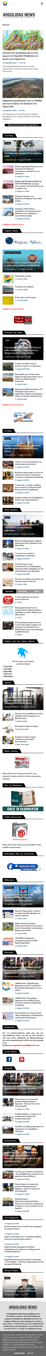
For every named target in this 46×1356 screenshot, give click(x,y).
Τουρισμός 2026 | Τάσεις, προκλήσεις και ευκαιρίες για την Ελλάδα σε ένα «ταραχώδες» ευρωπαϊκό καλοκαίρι (28, 212)
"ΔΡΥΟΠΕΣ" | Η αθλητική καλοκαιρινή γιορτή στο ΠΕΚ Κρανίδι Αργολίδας (26, 940)
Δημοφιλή (9, 591)
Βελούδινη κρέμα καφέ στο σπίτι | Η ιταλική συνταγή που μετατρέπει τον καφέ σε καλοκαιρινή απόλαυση (29, 475)
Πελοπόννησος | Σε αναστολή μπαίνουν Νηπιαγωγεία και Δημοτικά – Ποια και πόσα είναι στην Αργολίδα (27, 1102)
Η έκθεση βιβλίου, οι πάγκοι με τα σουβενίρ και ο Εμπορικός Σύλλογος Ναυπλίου (28, 1116)
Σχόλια (36, 591)
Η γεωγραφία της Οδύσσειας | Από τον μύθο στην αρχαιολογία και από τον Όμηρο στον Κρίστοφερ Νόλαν (22, 350)
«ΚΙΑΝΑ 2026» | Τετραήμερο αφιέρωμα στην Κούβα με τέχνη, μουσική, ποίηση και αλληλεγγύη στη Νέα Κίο (28, 1001)
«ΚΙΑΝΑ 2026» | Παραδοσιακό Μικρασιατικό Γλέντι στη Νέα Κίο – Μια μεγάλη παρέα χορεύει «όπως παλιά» (28, 987)
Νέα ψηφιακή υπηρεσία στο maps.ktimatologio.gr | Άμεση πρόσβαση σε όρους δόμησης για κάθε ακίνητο (28, 611)
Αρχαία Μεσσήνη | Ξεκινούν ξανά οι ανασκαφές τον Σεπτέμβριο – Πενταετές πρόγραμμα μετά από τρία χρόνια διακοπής (22, 1157)
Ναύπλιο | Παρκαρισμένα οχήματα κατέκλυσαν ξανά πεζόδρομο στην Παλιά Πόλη (28, 543)
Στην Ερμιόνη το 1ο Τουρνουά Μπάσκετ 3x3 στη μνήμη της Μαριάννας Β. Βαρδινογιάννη (18, 897)
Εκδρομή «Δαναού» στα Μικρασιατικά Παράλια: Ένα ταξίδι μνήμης (28, 198)
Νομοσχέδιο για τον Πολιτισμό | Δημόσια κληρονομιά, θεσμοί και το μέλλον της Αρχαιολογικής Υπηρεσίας (29, 377)
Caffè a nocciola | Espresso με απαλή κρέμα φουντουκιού (28, 463)
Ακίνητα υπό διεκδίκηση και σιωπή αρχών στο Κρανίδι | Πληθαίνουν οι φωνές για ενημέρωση (20, 55)
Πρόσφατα (23, 591)
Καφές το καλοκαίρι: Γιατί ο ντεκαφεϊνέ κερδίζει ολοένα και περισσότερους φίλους (22, 448)
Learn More (19, 1353)
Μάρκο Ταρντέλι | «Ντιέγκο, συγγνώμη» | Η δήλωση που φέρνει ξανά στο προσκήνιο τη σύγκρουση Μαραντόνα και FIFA (29, 927)
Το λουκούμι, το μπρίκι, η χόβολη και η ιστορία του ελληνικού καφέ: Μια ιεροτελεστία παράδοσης (28, 487)
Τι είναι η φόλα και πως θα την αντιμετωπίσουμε (27, 598)
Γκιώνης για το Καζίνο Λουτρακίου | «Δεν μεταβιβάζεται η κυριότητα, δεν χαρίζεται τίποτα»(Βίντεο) (29, 1174)
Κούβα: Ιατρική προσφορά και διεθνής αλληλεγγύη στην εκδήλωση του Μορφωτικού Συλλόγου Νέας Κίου (22, 970)
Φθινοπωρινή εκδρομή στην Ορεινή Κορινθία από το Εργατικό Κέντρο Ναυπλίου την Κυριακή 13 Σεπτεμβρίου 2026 (22, 152)
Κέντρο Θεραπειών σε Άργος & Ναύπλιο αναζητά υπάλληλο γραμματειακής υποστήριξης (19, 700)
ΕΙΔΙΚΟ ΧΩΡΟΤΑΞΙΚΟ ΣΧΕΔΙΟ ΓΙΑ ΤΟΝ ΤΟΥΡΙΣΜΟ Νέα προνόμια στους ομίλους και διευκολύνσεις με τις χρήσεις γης (29, 185)
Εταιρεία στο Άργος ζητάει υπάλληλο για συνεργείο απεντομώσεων (25, 739)
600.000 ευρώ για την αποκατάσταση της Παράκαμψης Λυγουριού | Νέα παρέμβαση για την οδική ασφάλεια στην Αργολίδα (29, 567)
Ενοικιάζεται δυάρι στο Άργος (26, 726)
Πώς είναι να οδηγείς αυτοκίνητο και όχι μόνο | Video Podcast (29, 580)
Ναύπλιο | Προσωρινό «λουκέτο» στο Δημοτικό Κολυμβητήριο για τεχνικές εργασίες (28, 913)
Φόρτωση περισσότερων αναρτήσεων (23, 125)
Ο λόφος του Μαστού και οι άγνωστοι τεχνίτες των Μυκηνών (28, 365)
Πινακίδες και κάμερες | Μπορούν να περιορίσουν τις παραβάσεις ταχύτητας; (21, 527)
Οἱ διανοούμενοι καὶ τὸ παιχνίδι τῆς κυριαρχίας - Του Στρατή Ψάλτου (23, 1227)
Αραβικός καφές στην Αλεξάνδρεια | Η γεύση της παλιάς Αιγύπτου (29, 499)
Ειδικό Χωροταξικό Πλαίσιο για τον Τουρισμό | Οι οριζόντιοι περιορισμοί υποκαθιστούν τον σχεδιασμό (29, 170)
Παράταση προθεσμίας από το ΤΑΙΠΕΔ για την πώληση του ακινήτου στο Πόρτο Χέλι (22, 103)
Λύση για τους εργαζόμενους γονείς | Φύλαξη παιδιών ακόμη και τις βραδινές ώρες (29, 716)
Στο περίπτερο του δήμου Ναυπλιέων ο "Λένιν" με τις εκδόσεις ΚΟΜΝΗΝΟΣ (22, 264)
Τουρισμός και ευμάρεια (24, 287)
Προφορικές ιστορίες (23, 276)
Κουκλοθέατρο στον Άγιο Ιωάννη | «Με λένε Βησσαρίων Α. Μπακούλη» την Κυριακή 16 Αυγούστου (29, 1015)
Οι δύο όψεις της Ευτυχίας (25, 297)
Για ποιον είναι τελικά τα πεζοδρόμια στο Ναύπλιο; (25, 554)
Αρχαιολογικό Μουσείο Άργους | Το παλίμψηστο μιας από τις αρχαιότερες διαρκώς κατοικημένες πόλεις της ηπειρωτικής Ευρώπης (29, 392)
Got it (30, 1353)
